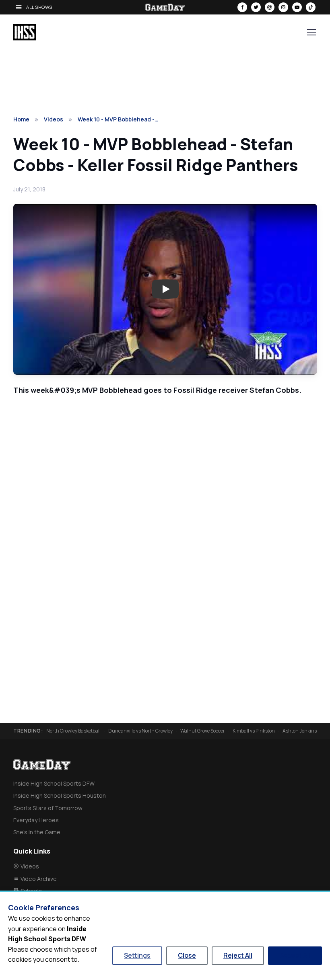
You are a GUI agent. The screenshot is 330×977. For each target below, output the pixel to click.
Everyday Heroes (36, 820)
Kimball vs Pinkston (254, 731)
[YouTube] (297, 7)
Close (187, 955)
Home (21, 119)
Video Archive (39, 879)
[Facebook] (242, 7)
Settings (137, 955)
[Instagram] (283, 7)
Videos (53, 119)
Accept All (295, 955)
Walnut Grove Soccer (202, 731)
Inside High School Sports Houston (59, 795)
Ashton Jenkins (300, 731)
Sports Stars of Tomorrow (47, 808)
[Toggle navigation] (311, 32)
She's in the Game (36, 832)
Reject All (237, 955)
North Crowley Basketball (73, 731)
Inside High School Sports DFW (54, 783)
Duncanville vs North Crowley (140, 731)
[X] (256, 7)
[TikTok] (311, 7)
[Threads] (269, 7)
